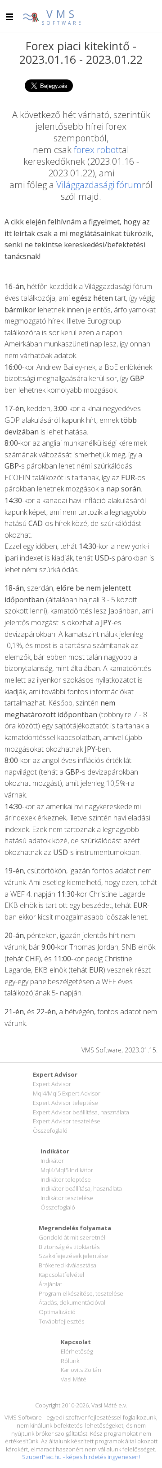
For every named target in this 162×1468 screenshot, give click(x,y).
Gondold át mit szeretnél (72, 1237)
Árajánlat (50, 1284)
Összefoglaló (50, 1130)
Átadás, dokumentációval (72, 1302)
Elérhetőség (77, 1351)
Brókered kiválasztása (67, 1265)
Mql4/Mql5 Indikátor (66, 1170)
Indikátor (52, 1161)
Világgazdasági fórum (99, 185)
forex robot (96, 150)
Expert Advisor (52, 1084)
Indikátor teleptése (65, 1179)
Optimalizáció (57, 1312)
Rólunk (70, 1361)
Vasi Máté (73, 1379)
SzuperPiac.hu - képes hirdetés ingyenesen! (81, 1457)
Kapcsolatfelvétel (61, 1275)
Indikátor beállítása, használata (81, 1188)
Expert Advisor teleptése (65, 1103)
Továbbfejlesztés (61, 1321)
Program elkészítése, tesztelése (81, 1293)
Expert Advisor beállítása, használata (81, 1112)
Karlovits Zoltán (81, 1370)
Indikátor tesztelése (66, 1198)
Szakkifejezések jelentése (73, 1256)
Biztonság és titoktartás (69, 1247)
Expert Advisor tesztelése (66, 1121)
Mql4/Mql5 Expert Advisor (66, 1093)
